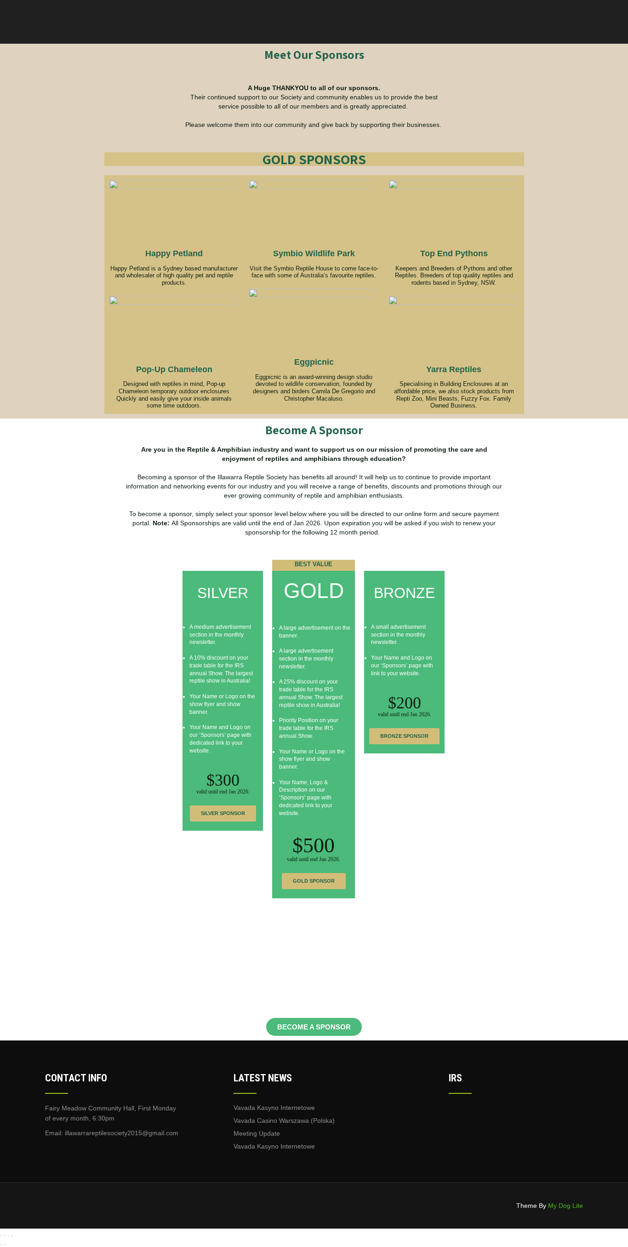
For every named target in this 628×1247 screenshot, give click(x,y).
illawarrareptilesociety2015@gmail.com (121, 1133)
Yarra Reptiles (453, 369)
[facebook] (51, 1150)
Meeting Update (257, 1133)
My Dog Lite (565, 1205)
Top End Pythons (454, 253)
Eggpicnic (314, 362)
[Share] (8, 1235)
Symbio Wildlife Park (314, 253)
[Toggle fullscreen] (5, 1235)
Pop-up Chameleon (174, 369)
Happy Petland (174, 253)
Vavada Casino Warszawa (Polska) (284, 1120)
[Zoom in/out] (1, 1235)
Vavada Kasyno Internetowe (274, 1107)
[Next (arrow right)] (5, 1245)
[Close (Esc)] (12, 1235)
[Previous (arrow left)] (1, 1245)
